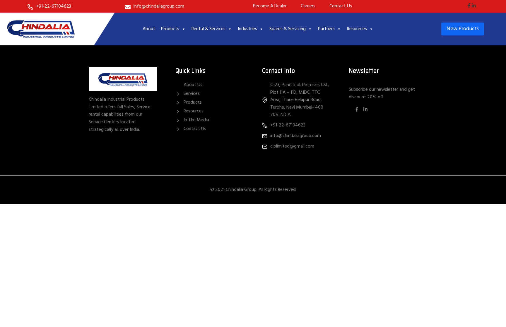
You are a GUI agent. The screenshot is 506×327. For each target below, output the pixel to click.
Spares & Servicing (287, 29)
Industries (247, 29)
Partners (326, 29)
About (149, 29)
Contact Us (195, 129)
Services (192, 93)
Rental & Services (208, 29)
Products (170, 29)
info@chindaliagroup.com (159, 6)
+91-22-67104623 (53, 6)
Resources (357, 29)
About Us (193, 85)
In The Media (196, 120)
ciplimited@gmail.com (292, 146)
